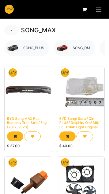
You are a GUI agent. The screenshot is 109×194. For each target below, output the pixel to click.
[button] (15, 136)
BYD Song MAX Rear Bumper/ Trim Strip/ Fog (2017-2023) (27, 122)
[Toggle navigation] (98, 9)
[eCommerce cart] (84, 9)
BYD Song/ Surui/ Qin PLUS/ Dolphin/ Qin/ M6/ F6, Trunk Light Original (79, 122)
